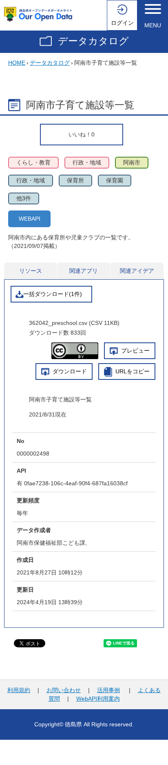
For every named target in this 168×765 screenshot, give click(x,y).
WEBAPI (29, 218)
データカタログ (93, 40)
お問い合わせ (63, 690)
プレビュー (135, 350)
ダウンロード (70, 371)
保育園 (114, 180)
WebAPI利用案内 (98, 698)
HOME (16, 62)
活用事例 (108, 690)
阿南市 (131, 162)
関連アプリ (83, 270)
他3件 (23, 198)
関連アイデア (137, 270)
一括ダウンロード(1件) (52, 294)
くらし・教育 (33, 162)
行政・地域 (87, 162)
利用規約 (18, 690)
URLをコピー (132, 371)
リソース (30, 270)
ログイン (122, 23)
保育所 (75, 180)
